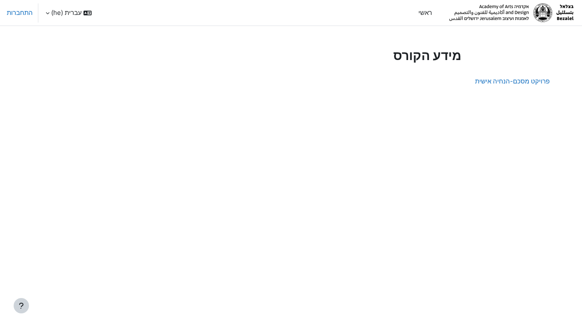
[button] (68, 13)
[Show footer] (21, 305)
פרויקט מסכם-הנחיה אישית (512, 81)
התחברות (20, 13)
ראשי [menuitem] (425, 13)
